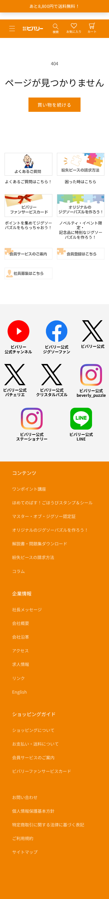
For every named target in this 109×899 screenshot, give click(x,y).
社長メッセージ (27, 609)
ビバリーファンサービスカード (41, 771)
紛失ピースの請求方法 (33, 557)
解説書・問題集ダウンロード (39, 543)
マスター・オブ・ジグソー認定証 (44, 516)
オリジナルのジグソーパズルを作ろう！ (50, 530)
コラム (18, 571)
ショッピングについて (33, 730)
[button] (12, 28)
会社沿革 (20, 637)
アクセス (20, 650)
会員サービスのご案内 (33, 757)
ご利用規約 (22, 838)
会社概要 (20, 623)
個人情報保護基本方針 (33, 811)
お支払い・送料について (35, 744)
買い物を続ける (54, 104)
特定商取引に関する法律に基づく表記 (48, 825)
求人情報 (20, 664)
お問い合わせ (25, 797)
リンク (18, 678)
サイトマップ (25, 852)
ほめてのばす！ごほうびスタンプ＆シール (52, 502)
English (19, 692)
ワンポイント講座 (29, 489)
